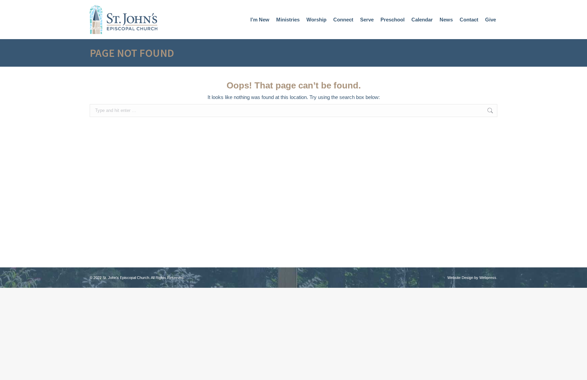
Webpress (487, 278)
